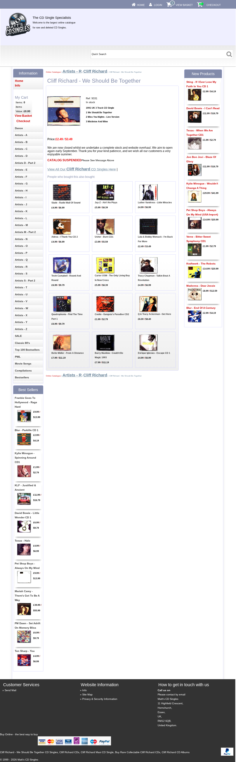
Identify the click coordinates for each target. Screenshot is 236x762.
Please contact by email (171, 694)
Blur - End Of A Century (201, 307)
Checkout (213, 5)
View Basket (184, 5)
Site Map (87, 694)
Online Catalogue (53, 72)
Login (158, 5)
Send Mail (10, 690)
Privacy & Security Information (99, 698)
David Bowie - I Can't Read (203, 108)
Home (141, 5)
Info (84, 690)
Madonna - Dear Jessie (200, 285)
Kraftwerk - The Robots (201, 263)
